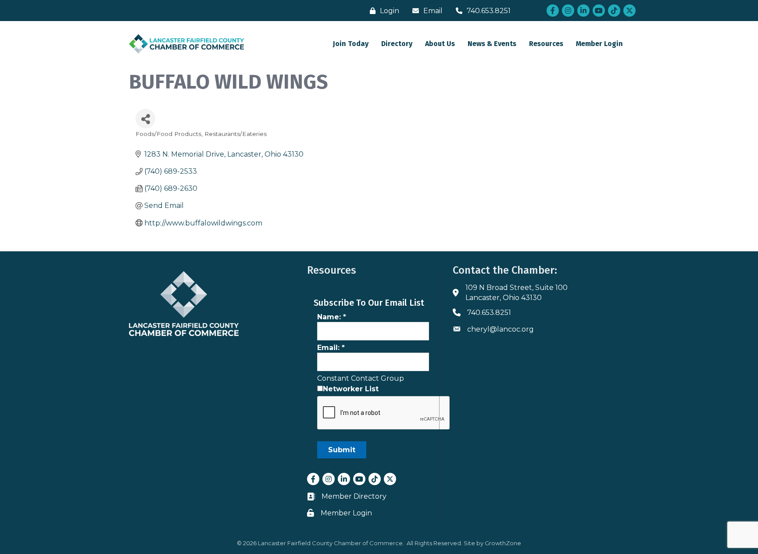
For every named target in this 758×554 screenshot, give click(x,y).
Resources (546, 43)
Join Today (350, 43)
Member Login (599, 43)
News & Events (492, 43)
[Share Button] (145, 119)
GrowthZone (503, 543)
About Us (440, 43)
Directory (396, 43)
